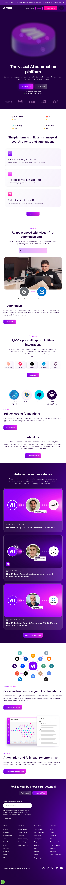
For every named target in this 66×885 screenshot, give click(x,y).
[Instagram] (48, 868)
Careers (52, 832)
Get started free (51, 8)
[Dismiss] (63, 2)
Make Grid (6, 842)
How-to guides (22, 829)
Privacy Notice (27, 814)
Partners (36, 851)
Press (51, 838)
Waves (5, 858)
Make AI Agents (7, 835)
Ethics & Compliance (55, 854)
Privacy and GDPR (55, 845)
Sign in (39, 8)
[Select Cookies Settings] (3, 882)
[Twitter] (52, 868)
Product (5, 829)
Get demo (6, 848)
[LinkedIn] (57, 868)
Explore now (57, 2)
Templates (21, 835)
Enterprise (6, 851)
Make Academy (38, 829)
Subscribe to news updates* (12, 802)
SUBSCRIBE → (8, 818)
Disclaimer (53, 848)
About (51, 829)
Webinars (37, 845)
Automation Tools (23, 845)
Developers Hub (39, 838)
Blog (35, 842)
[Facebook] (43, 868)
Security (36, 854)
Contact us (53, 835)
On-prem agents (38, 858)
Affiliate (36, 848)
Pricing (5, 845)
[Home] (7, 8)
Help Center (37, 835)
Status (5, 854)
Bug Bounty (53, 851)
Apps (4, 838)
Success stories (22, 832)
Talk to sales (30, 8)
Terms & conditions (55, 842)
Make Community (39, 832)
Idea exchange (22, 842)
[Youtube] (61, 868)
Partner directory (23, 838)
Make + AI (6, 832)
